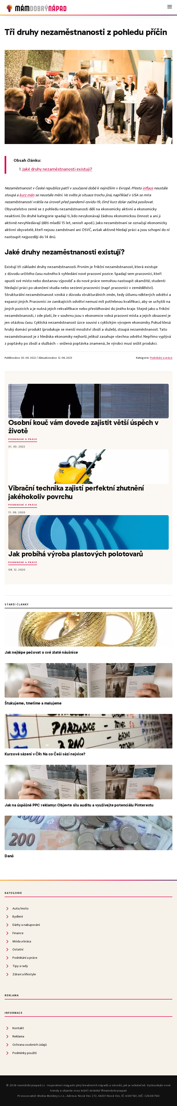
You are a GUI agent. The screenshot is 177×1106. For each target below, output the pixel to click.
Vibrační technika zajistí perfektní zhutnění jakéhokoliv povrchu (76, 492)
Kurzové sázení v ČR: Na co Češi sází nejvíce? (45, 754)
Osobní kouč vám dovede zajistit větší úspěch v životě (83, 426)
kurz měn (26, 195)
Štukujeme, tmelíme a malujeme (33, 703)
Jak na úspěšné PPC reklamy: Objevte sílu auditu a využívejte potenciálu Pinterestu (79, 805)
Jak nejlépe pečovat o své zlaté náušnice (41, 652)
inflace (148, 188)
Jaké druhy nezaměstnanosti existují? (57, 169)
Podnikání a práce (161, 357)
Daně (9, 856)
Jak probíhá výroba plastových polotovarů (75, 553)
